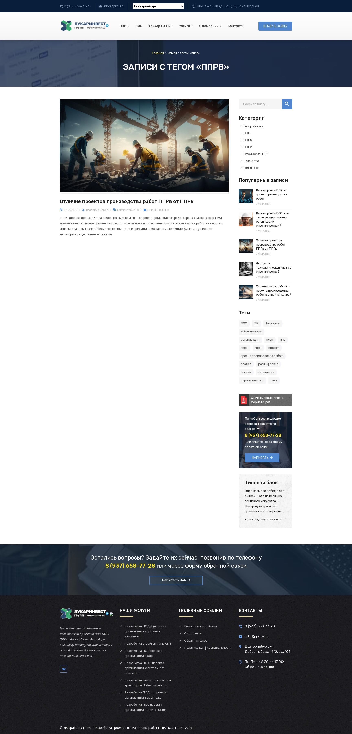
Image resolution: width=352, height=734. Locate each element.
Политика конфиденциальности (208, 647)
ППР (123, 26)
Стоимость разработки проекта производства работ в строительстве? (273, 290)
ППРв (157, 210)
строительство (252, 380)
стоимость (266, 372)
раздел (246, 364)
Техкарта (251, 161)
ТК (256, 323)
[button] (287, 104)
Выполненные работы (200, 626)
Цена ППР (251, 168)
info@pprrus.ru (114, 6)
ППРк (165, 210)
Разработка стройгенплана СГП (148, 643)
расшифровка (268, 364)
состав (246, 372)
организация (250, 339)
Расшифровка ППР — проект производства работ (271, 194)
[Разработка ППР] (84, 26)
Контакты (236, 26)
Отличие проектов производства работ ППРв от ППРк (127, 201)
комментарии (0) (128, 210)
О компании (209, 26)
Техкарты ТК (159, 26)
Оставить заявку (275, 26)
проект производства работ (262, 356)
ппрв (244, 348)
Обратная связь (196, 640)
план (269, 339)
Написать (260, 458)
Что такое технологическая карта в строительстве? (273, 267)
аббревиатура (251, 331)
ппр (282, 339)
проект (273, 348)
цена (274, 380)
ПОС (138, 26)
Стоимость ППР (256, 154)
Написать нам (174, 580)
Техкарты (272, 323)
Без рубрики (254, 126)
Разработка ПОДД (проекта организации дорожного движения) (145, 631)
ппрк (258, 348)
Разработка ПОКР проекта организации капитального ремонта (145, 668)
